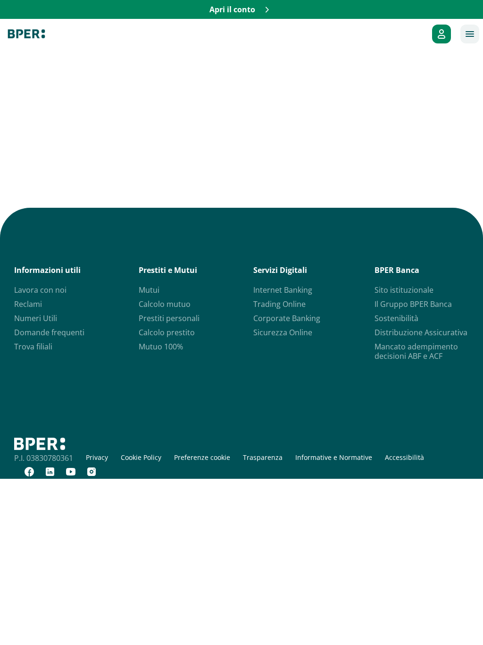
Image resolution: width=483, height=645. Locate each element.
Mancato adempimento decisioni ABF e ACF (416, 351)
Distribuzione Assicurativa (421, 332)
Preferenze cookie (202, 457)
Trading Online (279, 304)
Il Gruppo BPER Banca (413, 304)
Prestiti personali (169, 318)
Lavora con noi (40, 290)
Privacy (97, 457)
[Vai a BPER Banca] (26, 34)
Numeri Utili (35, 318)
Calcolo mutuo (165, 304)
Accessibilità (404, 457)
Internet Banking (282, 290)
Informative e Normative (333, 457)
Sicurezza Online (282, 332)
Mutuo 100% (161, 346)
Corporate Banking (286, 318)
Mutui (149, 290)
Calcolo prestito (167, 332)
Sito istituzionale (404, 290)
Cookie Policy (141, 457)
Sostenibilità (396, 318)
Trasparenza (263, 457)
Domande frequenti (49, 332)
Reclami (28, 304)
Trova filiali (33, 346)
